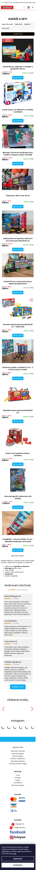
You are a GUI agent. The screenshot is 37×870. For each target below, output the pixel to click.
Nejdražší (27, 24)
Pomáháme (18, 783)
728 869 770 (19, 824)
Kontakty (18, 778)
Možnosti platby (17, 756)
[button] (3, 708)
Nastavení (17, 859)
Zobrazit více (18, 687)
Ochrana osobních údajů (17, 764)
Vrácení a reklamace (18, 759)
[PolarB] (21, 708)
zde (14, 854)
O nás (18, 775)
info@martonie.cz (20, 827)
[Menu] (33, 7)
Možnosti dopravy (18, 754)
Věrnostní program (17, 785)
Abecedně (5, 28)
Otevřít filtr (17, 34)
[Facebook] (18, 832)
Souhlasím (17, 865)
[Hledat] (24, 7)
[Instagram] (18, 837)
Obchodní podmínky (18, 761)
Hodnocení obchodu (18, 751)
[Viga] (8, 708)
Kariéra (17, 780)
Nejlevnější (18, 24)
